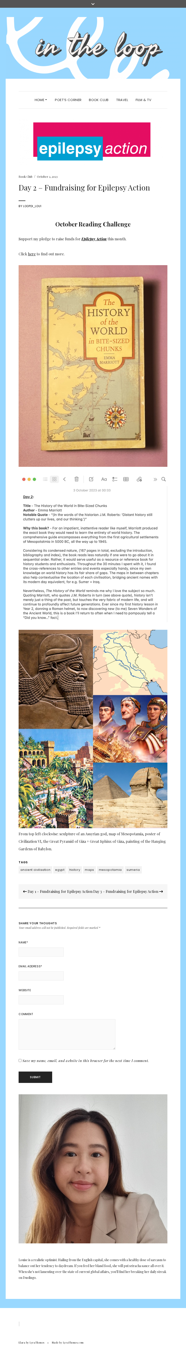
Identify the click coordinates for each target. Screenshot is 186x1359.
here (32, 253)
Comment (26, 1014)
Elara (22, 1342)
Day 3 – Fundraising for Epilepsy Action (126, 891)
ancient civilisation (35, 870)
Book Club (98, 99)
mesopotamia (110, 870)
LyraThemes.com (73, 1342)
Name (23, 942)
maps (89, 870)
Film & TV (143, 99)
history (74, 870)
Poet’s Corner (68, 99)
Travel (122, 99)
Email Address (30, 966)
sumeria (133, 870)
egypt (59, 870)
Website (25, 990)
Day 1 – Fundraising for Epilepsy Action (60, 891)
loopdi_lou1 (32, 206)
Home (40, 99)
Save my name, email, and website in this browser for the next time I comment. (85, 1060)
